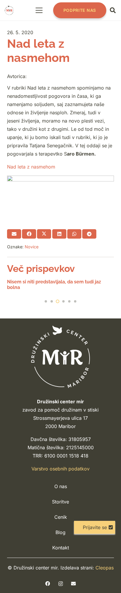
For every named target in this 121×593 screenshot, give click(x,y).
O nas (60, 486)
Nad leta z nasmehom (31, 167)
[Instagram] (60, 584)
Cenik (60, 517)
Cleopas (104, 568)
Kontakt (60, 548)
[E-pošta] (73, 583)
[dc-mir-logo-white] (60, 357)
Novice (31, 246)
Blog (60, 532)
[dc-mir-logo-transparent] (9, 10)
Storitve (60, 502)
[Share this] (29, 234)
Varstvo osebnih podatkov (60, 469)
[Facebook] (47, 583)
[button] (39, 10)
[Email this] (14, 234)
